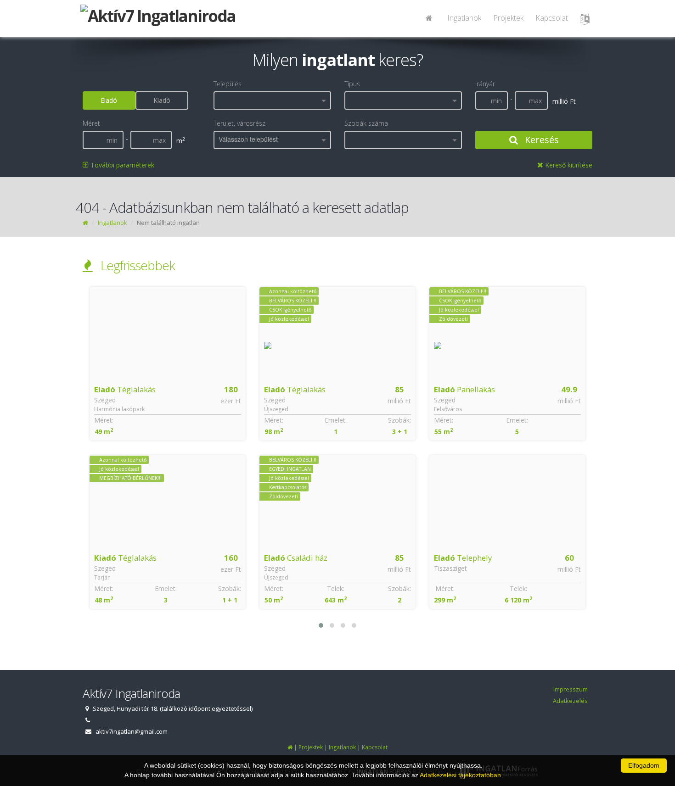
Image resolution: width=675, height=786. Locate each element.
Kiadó (161, 100)
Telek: (165, 588)
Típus (352, 83)
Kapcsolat (551, 18)
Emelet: (166, 420)
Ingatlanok (464, 18)
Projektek (508, 18)
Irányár (485, 83)
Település (228, 83)
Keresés (541, 140)
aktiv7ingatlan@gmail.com (132, 731)
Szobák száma (366, 123)
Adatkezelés (570, 701)
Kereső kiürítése (567, 165)
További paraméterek (121, 165)
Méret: (103, 420)
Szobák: (229, 420)
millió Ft (229, 400)
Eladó (109, 100)
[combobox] (272, 100)
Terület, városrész (239, 123)
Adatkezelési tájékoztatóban (460, 775)
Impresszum (570, 689)
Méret (91, 123)
